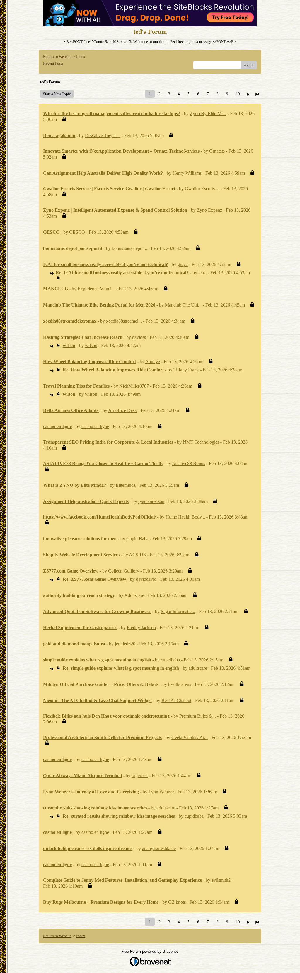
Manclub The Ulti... (183, 304)
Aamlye (152, 361)
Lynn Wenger (161, 791)
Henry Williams (187, 173)
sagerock (140, 775)
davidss (139, 337)
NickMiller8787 (134, 385)
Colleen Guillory (123, 570)
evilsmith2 (221, 880)
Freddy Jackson (141, 627)
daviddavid (146, 579)
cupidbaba (170, 659)
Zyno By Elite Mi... (208, 113)
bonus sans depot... (129, 248)
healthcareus (179, 684)
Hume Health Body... (185, 516)
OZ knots (177, 902)
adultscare (198, 668)
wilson (91, 345)
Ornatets (217, 151)
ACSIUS (137, 554)
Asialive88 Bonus (188, 463)
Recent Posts (53, 63)
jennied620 (125, 643)
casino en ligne (95, 426)
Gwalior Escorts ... (202, 188)
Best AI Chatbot (176, 700)
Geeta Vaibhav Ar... (189, 737)
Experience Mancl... (96, 288)
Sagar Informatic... (178, 611)
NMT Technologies (201, 442)
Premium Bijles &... (197, 715)
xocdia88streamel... (124, 321)
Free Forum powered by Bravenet (150, 951)
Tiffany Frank (186, 369)
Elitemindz (126, 485)
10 (238, 94)
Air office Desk (122, 410)
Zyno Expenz (209, 210)
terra (202, 272)
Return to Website (57, 56)
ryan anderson (151, 501)
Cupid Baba (137, 538)
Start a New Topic (57, 94)
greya (183, 264)
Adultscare (134, 595)
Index (80, 56)
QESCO (77, 232)
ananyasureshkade (159, 848)
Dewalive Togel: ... (102, 135)
